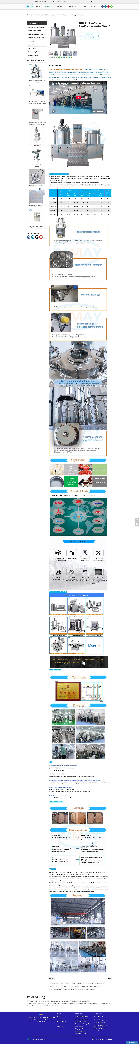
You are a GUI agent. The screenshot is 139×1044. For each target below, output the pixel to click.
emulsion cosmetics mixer (97, 983)
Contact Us (60, 1016)
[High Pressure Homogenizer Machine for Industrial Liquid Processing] (37, 217)
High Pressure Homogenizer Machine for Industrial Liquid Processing (37, 227)
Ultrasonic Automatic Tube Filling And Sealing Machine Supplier (37, 123)
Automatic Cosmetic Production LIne (80, 1001)
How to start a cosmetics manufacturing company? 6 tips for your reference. (90, 1003)
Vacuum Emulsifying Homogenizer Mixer (77, 983)
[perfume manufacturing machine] (76, 618)
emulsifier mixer (67, 986)
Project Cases (60, 1026)
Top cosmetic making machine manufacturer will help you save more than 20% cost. (48, 1003)
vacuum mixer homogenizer (87, 989)
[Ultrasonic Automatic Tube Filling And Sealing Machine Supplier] (37, 113)
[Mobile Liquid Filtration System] (37, 176)
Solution (59, 1024)
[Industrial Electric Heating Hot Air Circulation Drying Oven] (37, 196)
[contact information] (79, 657)
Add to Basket (88, 38)
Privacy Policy (94, 1039)
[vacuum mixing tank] (94, 598)
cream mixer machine (55, 989)
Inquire (88, 34)
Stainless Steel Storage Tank (36, 37)
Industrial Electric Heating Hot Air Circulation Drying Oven (37, 206)
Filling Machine (32, 41)
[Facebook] (102, 6)
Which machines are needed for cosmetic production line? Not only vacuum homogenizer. (48, 1001)
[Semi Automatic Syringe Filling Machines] (37, 134)
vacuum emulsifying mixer (71, 989)
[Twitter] (37, 237)
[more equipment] (94, 637)
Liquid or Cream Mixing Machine (37, 34)
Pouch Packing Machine (34, 52)
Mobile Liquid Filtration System (37, 186)
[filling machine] (94, 618)
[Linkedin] (105, 6)
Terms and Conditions (106, 1039)
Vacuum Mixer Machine (34, 30)
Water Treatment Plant (81, 1016)
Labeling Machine (33, 48)
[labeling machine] (76, 637)
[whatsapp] (111, 6)
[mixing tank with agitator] (58, 618)
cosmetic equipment (95, 986)
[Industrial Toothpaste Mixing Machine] (37, 71)
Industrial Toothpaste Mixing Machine (37, 81)
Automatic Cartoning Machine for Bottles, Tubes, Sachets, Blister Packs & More (37, 102)
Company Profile (61, 1021)
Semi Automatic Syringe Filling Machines (37, 144)
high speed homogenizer (81, 986)
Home (58, 1019)
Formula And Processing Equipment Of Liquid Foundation (42, 1006)
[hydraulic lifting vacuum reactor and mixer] (76, 598)
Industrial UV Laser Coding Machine (37, 165)
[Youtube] (108, 6)
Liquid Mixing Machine (81, 1021)
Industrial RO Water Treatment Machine (37, 27)
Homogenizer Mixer (54, 986)
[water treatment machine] (58, 598)
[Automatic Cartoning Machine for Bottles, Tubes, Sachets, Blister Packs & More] (37, 92)
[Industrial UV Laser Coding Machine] (37, 155)
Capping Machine (33, 45)
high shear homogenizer (56, 983)
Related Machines (33, 55)
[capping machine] (58, 637)
